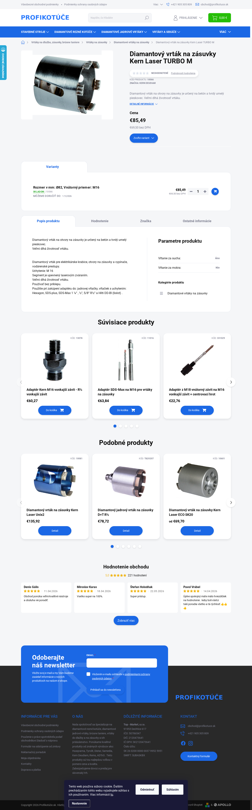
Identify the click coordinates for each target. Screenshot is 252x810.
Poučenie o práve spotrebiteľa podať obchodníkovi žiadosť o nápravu (41, 738)
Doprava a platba (31, 769)
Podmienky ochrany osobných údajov (85, 4)
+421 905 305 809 (198, 733)
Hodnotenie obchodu (126, 567)
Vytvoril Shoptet (193, 804)
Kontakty (26, 763)
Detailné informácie (142, 104)
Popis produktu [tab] (48, 221)
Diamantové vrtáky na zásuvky (188, 293)
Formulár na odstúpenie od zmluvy (41, 746)
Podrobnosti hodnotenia (183, 73)
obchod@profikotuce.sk (201, 725)
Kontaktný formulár (199, 756)
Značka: (143, 83)
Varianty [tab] (52, 167)
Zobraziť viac (126, 620)
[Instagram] (190, 742)
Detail (55, 530)
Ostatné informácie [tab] (197, 221)
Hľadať (147, 17)
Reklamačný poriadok (33, 752)
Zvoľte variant (141, 137)
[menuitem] (35, 31)
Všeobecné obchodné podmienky (40, 4)
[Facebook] (183, 742)
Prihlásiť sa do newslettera (105, 689)
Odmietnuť (147, 789)
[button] (115, 426)
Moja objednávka (31, 758)
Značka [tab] (145, 221)
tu (112, 794)
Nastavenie (79, 803)
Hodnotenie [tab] (99, 221)
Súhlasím (172, 789)
